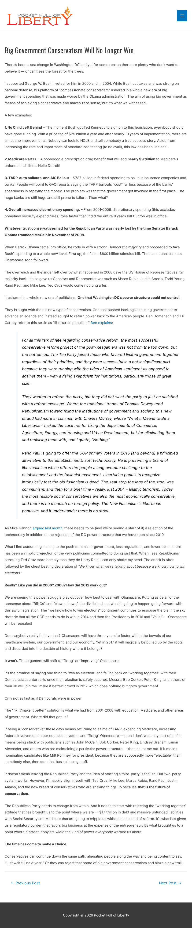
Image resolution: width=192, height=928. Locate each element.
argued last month (48, 528)
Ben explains (101, 322)
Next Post (170, 883)
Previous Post (25, 883)
